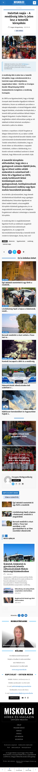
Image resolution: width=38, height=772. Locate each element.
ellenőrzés (12, 241)
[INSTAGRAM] (27, 697)
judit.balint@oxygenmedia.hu (21, 686)
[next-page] (6, 536)
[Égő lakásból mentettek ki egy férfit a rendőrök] (19, 271)
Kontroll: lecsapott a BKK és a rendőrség (18, 361)
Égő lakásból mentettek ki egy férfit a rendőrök (23, 504)
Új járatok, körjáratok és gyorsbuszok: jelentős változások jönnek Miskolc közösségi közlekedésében (16, 568)
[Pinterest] (19, 252)
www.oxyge (15, 669)
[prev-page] (3, 536)
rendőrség (30, 241)
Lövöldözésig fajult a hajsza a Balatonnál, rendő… (19, 310)
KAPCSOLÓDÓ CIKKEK (10, 493)
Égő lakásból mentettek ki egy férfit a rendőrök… (17, 284)
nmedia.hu (22, 669)
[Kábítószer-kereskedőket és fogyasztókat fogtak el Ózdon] (19, 400)
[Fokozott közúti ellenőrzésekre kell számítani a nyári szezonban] (19, 374)
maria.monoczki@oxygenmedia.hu (21, 693)
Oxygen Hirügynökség (22, 477)
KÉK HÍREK (19, 30)
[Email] (13, 484)
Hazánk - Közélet (8, 358)
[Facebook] (10, 252)
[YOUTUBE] (22, 697)
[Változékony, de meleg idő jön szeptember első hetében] (8, 591)
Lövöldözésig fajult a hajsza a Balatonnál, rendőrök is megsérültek (24, 514)
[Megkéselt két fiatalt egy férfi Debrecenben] (8, 600)
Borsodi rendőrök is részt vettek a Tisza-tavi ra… (18, 336)
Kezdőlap (19, 8)
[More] (24, 252)
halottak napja (7, 244)
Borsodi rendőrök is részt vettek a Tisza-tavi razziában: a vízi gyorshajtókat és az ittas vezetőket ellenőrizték (23, 526)
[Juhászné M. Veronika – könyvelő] (19, 636)
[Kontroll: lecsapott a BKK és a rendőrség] (19, 349)
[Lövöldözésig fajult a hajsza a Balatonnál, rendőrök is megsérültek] (19, 297)
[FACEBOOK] (25, 697)
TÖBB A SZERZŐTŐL (12, 497)
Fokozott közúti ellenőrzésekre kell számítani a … (16, 386)
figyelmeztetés (21, 241)
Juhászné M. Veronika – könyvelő (13, 645)
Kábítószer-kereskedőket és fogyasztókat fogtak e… (18, 413)
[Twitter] (14, 252)
